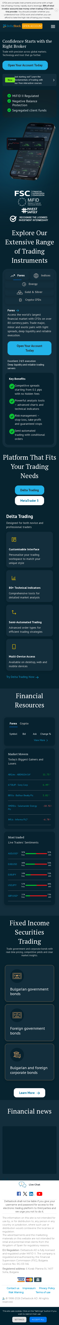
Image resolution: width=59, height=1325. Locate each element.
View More (39, 740)
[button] (54, 27)
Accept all (38, 1319)
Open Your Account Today (25, 65)
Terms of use (43, 1292)
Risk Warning (16, 1292)
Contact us (13, 1288)
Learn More (27, 1093)
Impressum (29, 1288)
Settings (19, 1319)
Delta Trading (29, 490)
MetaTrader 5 (29, 501)
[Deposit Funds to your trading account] (29, 1279)
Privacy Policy (47, 1288)
